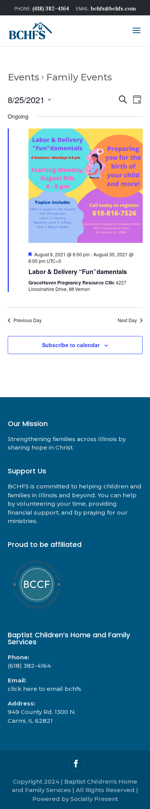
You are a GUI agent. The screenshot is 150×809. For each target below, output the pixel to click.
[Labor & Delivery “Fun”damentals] (85, 187)
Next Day (127, 320)
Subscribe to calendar (71, 345)
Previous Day (27, 320)
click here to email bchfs (44, 688)
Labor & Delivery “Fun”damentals (77, 271)
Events (23, 77)
